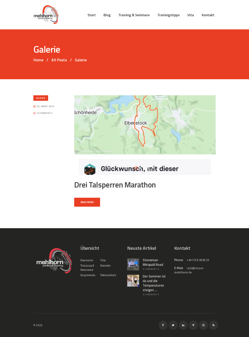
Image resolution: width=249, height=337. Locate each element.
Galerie (40, 97)
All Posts (59, 60)
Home (38, 60)
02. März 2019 (45, 106)
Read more (87, 202)
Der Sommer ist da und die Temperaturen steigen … (154, 283)
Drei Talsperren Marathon (115, 184)
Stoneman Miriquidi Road (153, 262)
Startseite (86, 260)
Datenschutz (108, 275)
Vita (103, 260)
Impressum (88, 275)
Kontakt (105, 265)
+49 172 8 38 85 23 (198, 260)
